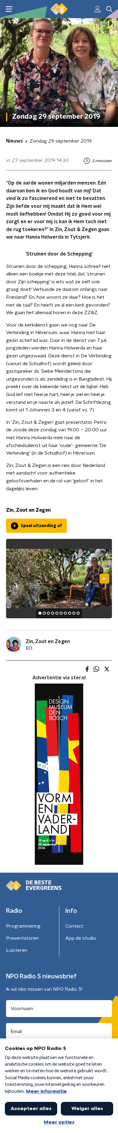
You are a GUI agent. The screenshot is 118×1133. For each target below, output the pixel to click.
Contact (74, 926)
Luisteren (16, 950)
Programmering (23, 926)
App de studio (80, 938)
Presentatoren (22, 938)
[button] (9, 9)
